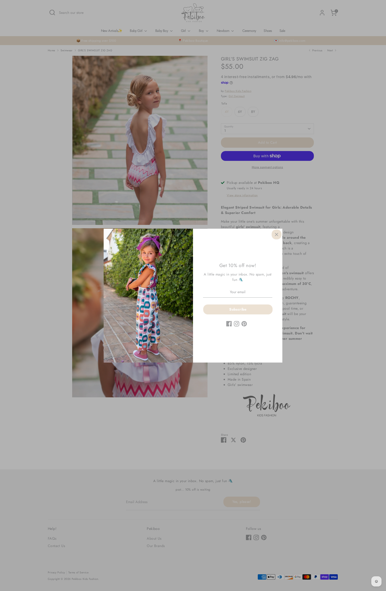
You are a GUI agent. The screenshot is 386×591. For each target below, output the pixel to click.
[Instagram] (236, 323)
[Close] (276, 234)
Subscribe (238, 309)
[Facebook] (229, 323)
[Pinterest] (244, 323)
